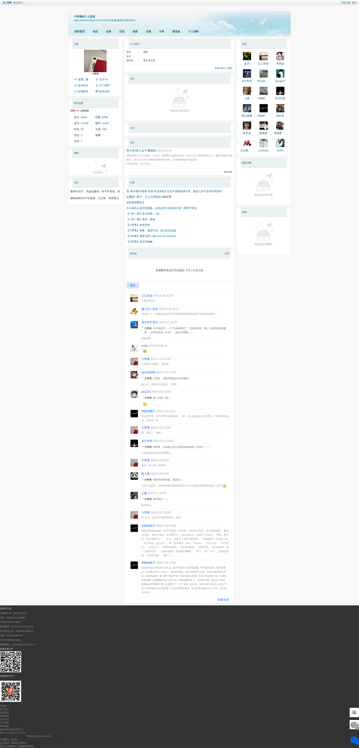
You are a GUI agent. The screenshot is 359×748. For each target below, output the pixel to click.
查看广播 (83, 79)
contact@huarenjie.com (23, 644)
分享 (161, 31)
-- (103, 135)
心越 (144, 493)
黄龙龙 (247, 133)
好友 (244, 44)
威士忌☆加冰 (149, 308)
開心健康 (247, 115)
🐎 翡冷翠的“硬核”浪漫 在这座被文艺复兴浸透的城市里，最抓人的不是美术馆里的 (174, 191)
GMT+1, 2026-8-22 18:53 (13, 733)
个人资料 (193, 31)
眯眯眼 (263, 133)
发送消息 (104, 91)
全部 (226, 253)
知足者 (280, 115)
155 (104, 129)
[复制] (120, 20)
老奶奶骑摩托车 (135, 202)
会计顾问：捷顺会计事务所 (13, 743)
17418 (84, 123)
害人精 (145, 473)
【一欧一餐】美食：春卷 (140, 219)
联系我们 (4, 712)
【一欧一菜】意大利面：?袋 (142, 213)
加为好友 (83, 85)
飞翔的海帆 (263, 98)
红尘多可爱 (247, 150)
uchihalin (263, 150)
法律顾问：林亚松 (9, 739)
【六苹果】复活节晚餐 (139, 241)
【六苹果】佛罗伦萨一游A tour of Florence (151, 236)
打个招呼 (104, 85)
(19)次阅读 (132, 163)
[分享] (126, 20)
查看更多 (228, 172)
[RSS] (132, 20)
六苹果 (95, 74)
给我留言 (83, 91)
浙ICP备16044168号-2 (11, 729)
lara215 (145, 391)
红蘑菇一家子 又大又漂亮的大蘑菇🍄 (149, 196)
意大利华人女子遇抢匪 (141, 150)
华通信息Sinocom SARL (39, 736)
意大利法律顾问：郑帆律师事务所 (17, 746)
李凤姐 (280, 63)
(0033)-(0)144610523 (22, 626)
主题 (148, 31)
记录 (108, 31)
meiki (144, 345)
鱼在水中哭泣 (149, 322)
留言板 (176, 31)
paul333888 (148, 372)
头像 (76, 44)
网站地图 (4, 726)
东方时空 (247, 80)
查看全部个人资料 (224, 68)
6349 (84, 117)
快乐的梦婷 (263, 80)
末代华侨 (147, 440)
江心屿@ (147, 295)
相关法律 (4, 716)
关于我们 (4, 709)
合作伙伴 (4, 719)
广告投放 (4, 722)
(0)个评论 (145, 163)
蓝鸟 (246, 63)
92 (82, 129)
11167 (105, 123)
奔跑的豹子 (148, 411)
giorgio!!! (280, 80)
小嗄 (246, 98)
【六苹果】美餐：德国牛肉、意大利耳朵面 (151, 230)
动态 (95, 31)
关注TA (103, 79)
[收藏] (113, 20)
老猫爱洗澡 (280, 133)
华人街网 (7, 2)
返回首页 (17, 2)
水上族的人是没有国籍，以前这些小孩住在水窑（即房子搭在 (161, 208)
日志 (122, 31)
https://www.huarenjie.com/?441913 (92, 20)
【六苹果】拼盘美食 (138, 224)
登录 (354, 2)
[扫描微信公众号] (354, 712)
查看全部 (223, 599)
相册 (135, 31)
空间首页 (79, 31)
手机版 (3, 706)
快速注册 (345, 2)
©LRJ (280, 150)
